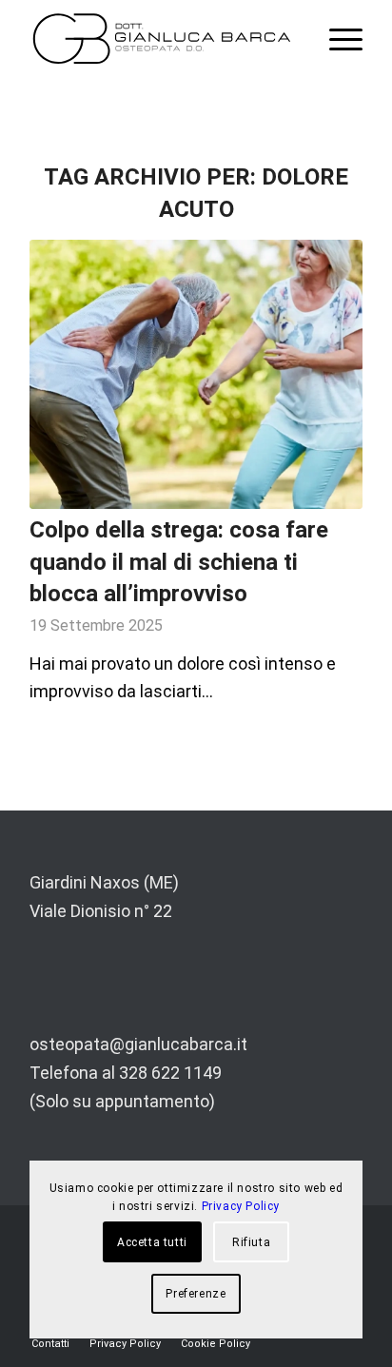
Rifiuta (251, 1242)
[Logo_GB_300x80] (162, 38)
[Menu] (336, 38)
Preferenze (195, 1293)
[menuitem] (336, 38)
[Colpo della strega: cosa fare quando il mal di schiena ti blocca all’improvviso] (196, 374)
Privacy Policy (241, 1206)
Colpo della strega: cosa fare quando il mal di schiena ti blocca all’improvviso (178, 562)
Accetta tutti (152, 1242)
